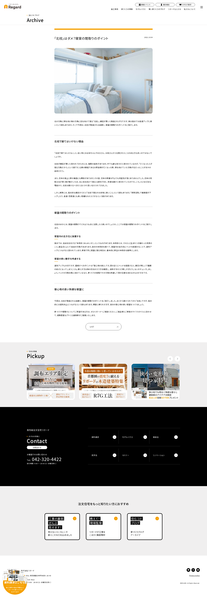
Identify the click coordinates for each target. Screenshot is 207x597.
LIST (92, 326)
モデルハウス (127, 437)
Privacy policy (194, 575)
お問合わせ (37, 447)
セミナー (125, 455)
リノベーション (159, 455)
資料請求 (95, 437)
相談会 (156, 437)
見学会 (94, 455)
